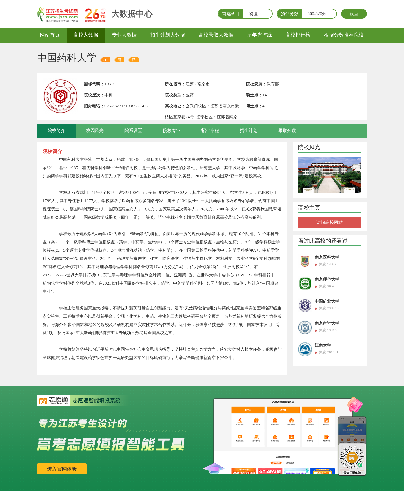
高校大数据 (85, 35)
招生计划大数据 (167, 35)
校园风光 (95, 130)
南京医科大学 (327, 257)
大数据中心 (132, 13)
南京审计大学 (327, 323)
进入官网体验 (62, 469)
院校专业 (172, 130)
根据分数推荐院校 (344, 35)
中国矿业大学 (327, 301)
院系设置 (133, 130)
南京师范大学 (327, 279)
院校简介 (56, 130)
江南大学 (323, 345)
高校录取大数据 (216, 35)
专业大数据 (124, 35)
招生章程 (210, 130)
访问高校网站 (329, 222)
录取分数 (287, 130)
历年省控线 (259, 35)
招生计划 (249, 130)
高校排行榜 (298, 35)
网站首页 (50, 35)
